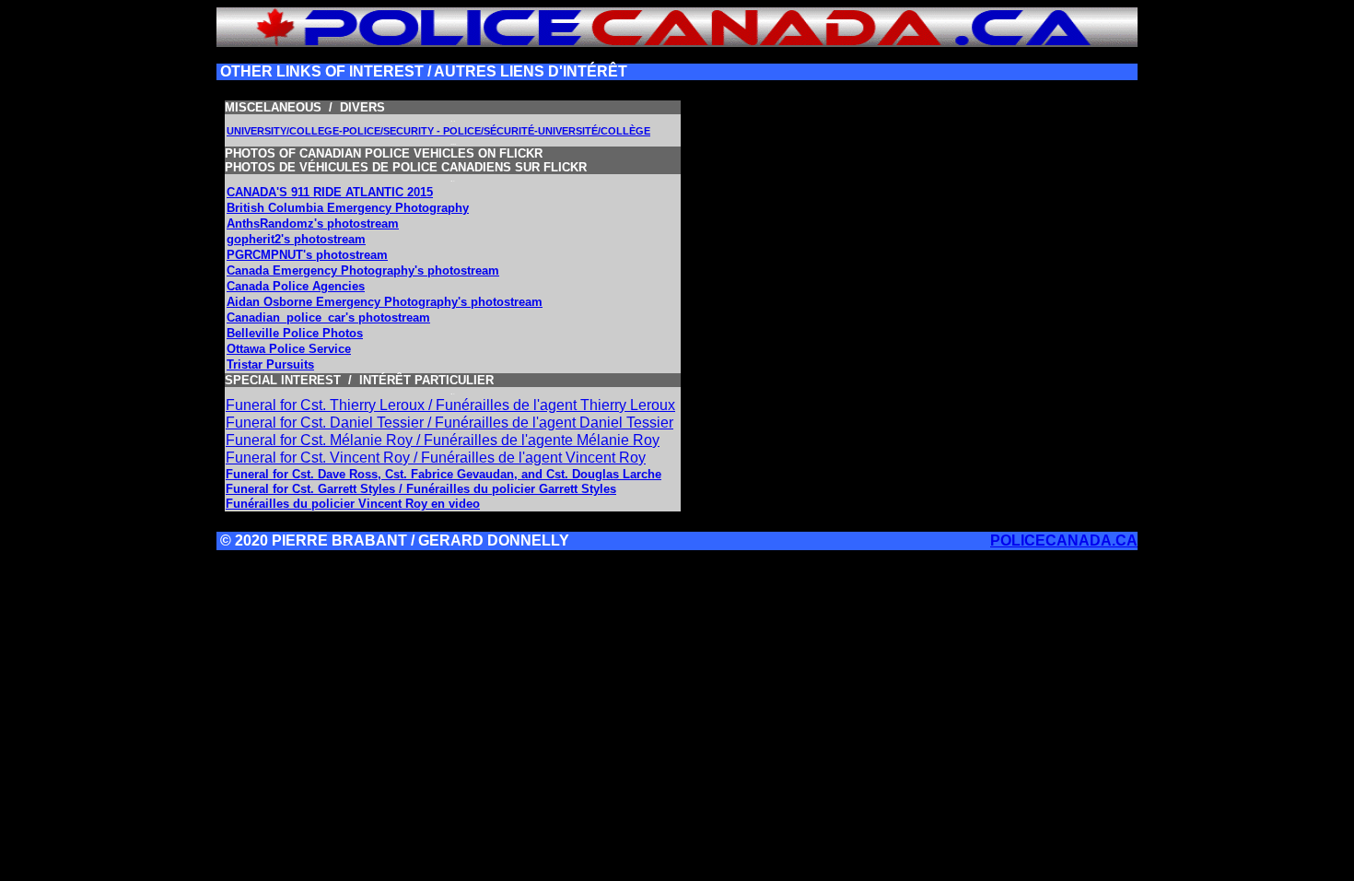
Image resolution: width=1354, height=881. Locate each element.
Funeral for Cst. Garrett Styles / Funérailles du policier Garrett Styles (421, 489)
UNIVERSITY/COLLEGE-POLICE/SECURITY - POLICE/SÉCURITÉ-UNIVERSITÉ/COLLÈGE (438, 130)
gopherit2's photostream (296, 239)
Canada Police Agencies (296, 286)
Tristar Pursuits (270, 364)
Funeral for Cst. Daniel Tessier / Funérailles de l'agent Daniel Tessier (449, 422)
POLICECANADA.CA (1064, 540)
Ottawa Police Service (289, 349)
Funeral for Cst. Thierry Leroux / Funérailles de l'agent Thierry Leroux (450, 405)
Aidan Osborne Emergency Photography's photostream (385, 302)
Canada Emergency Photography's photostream (363, 270)
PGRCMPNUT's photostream (307, 255)
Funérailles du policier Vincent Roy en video (353, 504)
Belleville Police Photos (295, 333)
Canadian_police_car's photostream (328, 317)
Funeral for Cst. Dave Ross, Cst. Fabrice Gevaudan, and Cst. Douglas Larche (443, 474)
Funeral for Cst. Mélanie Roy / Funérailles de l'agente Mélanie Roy (442, 440)
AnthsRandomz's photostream (313, 223)
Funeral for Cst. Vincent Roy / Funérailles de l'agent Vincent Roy (436, 457)
